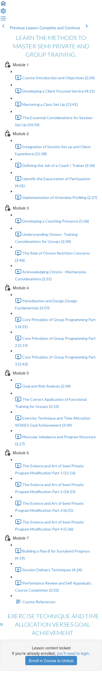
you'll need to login (73, 653)
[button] (3, 5)
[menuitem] (3, 12)
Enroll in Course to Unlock (51, 660)
